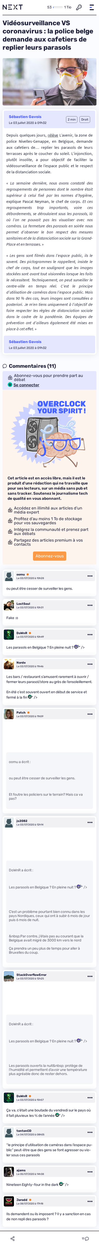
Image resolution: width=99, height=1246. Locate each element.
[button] (91, 7)
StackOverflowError (31, 975)
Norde (21, 662)
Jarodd (21, 1200)
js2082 (21, 821)
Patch (21, 712)
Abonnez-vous (50, 556)
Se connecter (26, 385)
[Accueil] (13, 7)
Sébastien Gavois (25, 116)
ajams (21, 1170)
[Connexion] (79, 7)
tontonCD (23, 1131)
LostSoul (23, 604)
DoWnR (21, 633)
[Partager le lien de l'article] (12, 1238)
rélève (53, 135)
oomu (20, 574)
